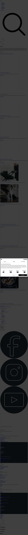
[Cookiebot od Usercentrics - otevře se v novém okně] (24, 259)
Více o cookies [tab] (23, 261)
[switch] (11, 272)
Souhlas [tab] (5, 261)
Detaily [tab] (14, 261)
